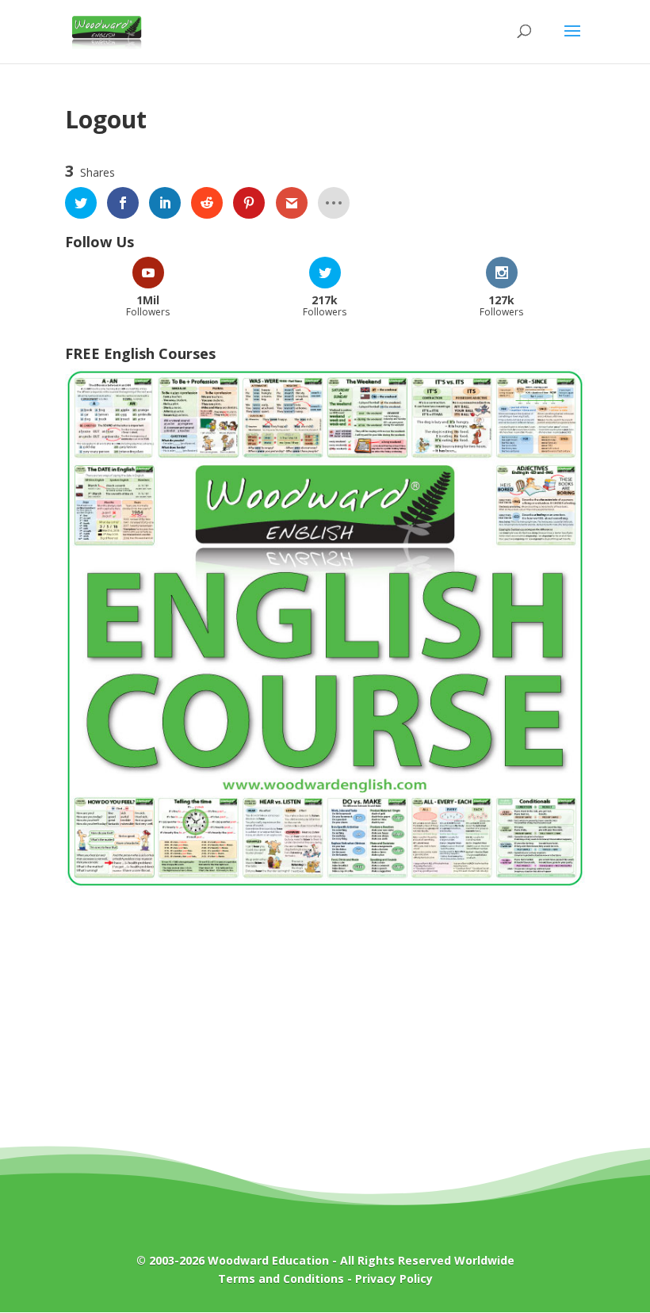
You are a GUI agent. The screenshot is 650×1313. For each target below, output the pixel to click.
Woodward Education (268, 1260)
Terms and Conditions (281, 1278)
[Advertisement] (325, 1028)
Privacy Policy (394, 1278)
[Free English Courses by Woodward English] (325, 883)
